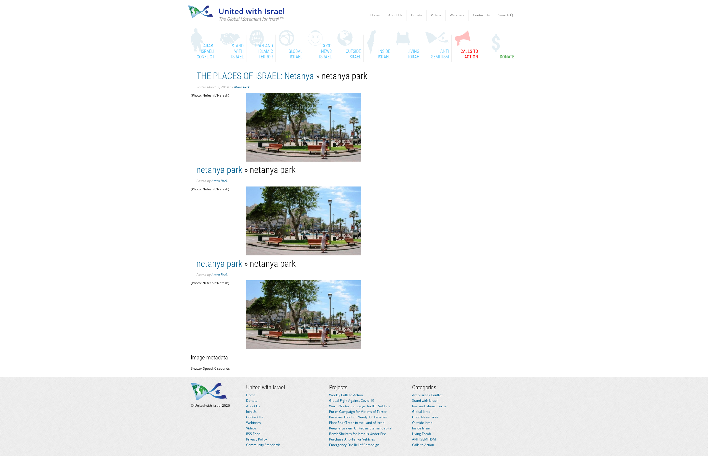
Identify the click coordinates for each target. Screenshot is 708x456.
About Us (395, 15)
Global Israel (421, 411)
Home (375, 15)
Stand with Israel (425, 400)
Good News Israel (425, 417)
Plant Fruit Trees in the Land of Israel (357, 422)
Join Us (251, 411)
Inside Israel (421, 428)
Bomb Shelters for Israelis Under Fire (357, 433)
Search (504, 15)
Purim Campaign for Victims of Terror (358, 411)
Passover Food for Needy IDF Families (358, 417)
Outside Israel (422, 422)
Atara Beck (242, 87)
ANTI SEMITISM (424, 439)
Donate (416, 15)
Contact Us (481, 15)
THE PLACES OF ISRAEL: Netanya (255, 76)
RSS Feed (253, 433)
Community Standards (263, 444)
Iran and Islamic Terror (429, 406)
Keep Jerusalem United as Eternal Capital (360, 428)
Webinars (457, 15)
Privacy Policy (256, 439)
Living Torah (421, 433)
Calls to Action (423, 444)
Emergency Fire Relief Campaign (354, 444)
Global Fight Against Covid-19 (351, 400)
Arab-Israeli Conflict (427, 395)
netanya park (219, 169)
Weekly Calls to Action (346, 395)
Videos (436, 15)
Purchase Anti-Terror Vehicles (352, 439)
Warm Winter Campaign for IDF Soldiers (360, 406)
